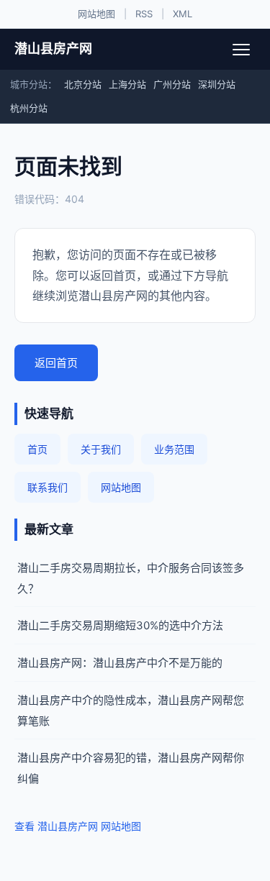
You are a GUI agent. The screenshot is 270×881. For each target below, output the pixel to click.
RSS (144, 13)
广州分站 (172, 84)
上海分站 (127, 84)
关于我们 (101, 449)
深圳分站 (216, 84)
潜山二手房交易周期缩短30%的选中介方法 (120, 625)
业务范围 (174, 449)
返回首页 (56, 363)
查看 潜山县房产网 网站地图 (77, 826)
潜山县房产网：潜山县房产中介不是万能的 (119, 663)
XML (182, 13)
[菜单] (241, 49)
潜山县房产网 (53, 48)
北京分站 (83, 84)
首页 (37, 449)
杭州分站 (29, 108)
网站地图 (96, 13)
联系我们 (47, 487)
